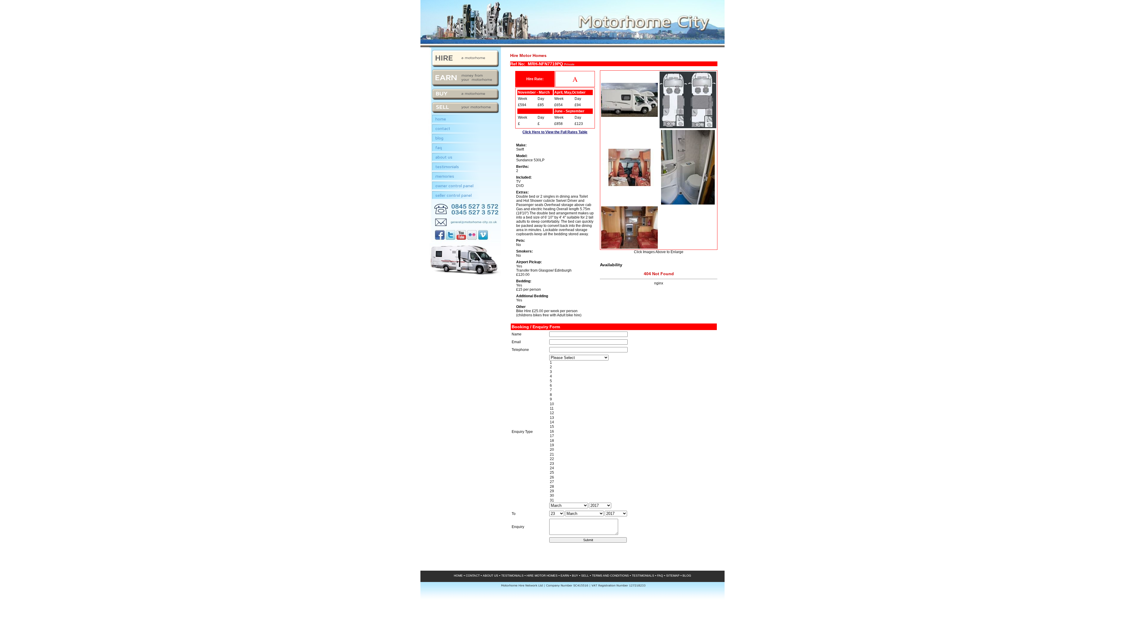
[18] (632, 441)
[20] (632, 450)
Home (440, 118)
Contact (442, 128)
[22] (632, 459)
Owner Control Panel (454, 185)
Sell (585, 575)
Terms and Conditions (610, 575)
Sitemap (673, 575)
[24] (632, 468)
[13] (632, 418)
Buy (575, 575)
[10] (632, 404)
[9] (632, 399)
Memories (444, 176)
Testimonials (447, 166)
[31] (632, 500)
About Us (443, 157)
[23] (632, 464)
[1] (632, 362)
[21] (632, 454)
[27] (632, 482)
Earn (565, 575)
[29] (632, 491)
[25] (632, 472)
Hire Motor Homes (542, 575)
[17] (632, 436)
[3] (632, 372)
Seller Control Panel (453, 195)
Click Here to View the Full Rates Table (554, 132)
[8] (632, 395)
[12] (632, 413)
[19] (632, 445)
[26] (632, 477)
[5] (632, 381)
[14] (632, 422)
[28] (632, 486)
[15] (632, 427)
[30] (632, 495)
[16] (632, 431)
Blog (439, 137)
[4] (632, 376)
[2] (632, 367)
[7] (632, 390)
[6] (632, 385)
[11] (632, 408)
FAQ (438, 147)
